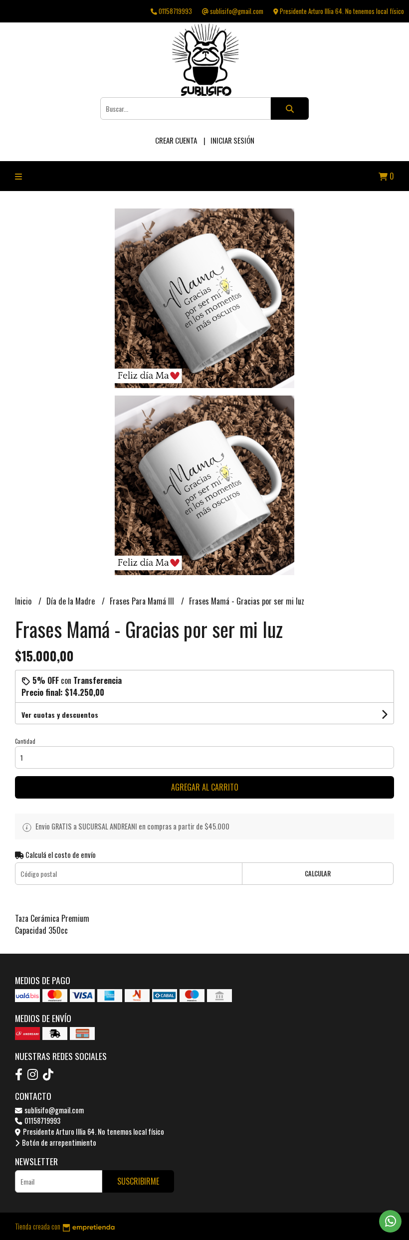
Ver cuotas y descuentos (59, 714)
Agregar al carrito (204, 787)
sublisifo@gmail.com (53, 1110)
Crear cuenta (176, 140)
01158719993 (41, 1120)
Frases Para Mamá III (143, 601)
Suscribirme (138, 1181)
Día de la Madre (71, 601)
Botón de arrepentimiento (58, 1142)
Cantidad (25, 741)
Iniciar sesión (232, 140)
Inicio (24, 601)
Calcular (318, 873)
